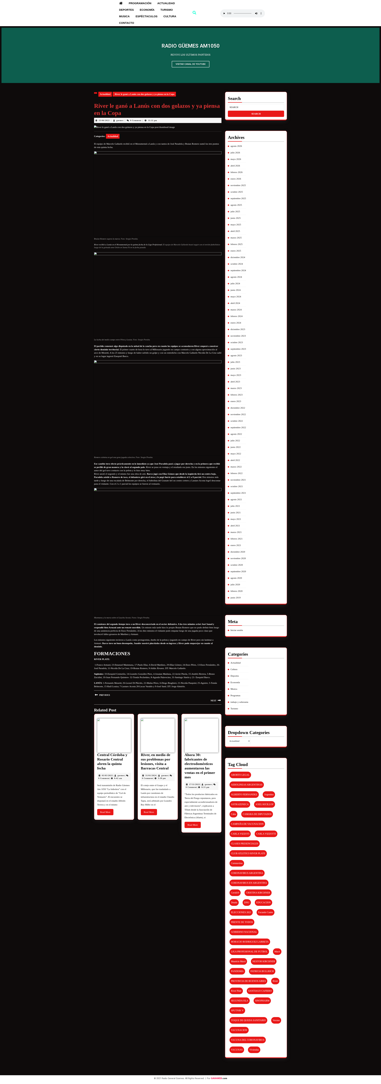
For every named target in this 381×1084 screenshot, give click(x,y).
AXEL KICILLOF (265, 804)
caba (233, 814)
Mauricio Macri (238, 961)
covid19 (235, 892)
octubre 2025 (237, 192)
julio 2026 (235, 152)
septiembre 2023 (238, 349)
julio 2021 (235, 506)
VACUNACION (239, 1030)
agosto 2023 (236, 355)
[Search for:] (256, 107)
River (275, 981)
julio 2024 (235, 283)
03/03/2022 (107, 775)
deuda (234, 902)
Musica (124, 16)
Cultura (169, 16)
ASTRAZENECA (240, 804)
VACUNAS (237, 1049)
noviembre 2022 (238, 414)
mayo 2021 (236, 519)
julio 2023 (235, 362)
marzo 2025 (236, 237)
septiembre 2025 (238, 198)
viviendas (254, 1049)
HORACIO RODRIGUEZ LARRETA (250, 941)
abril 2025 (235, 231)
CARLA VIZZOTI (240, 833)
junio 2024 (236, 290)
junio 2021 (236, 512)
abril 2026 (235, 166)
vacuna (276, 1020)
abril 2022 (235, 460)
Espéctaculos (146, 16)
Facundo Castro (265, 912)
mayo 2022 (236, 453)
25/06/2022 (104, 120)
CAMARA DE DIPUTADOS (257, 814)
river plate (236, 991)
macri (277, 951)
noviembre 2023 (238, 336)
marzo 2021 (236, 532)
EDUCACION (263, 902)
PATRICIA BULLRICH (262, 971)
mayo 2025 (236, 224)
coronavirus (237, 863)
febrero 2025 (237, 244)
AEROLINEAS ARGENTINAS (246, 784)
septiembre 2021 (238, 493)
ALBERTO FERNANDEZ (244, 794)
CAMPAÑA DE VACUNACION (247, 824)
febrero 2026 (237, 172)
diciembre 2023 (238, 329)
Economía (147, 9)
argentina (269, 794)
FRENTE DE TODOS (242, 922)
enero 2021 (236, 545)
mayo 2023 (236, 375)
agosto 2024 (236, 277)
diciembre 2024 (238, 257)
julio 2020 (235, 584)
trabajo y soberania (239, 702)
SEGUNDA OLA (239, 1000)
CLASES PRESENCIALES (244, 843)
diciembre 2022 (238, 408)
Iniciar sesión (237, 630)
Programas (235, 695)
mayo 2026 (236, 159)
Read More (106, 811)
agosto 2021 (236, 499)
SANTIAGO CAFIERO (260, 991)
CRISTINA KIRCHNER (258, 892)
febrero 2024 (237, 316)
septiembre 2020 (238, 571)
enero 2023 (236, 401)
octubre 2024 (237, 264)
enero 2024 (236, 323)
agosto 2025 (236, 205)
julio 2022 (235, 440)
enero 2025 (236, 251)
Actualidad (166, 3)
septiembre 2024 (238, 270)
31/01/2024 (150, 775)
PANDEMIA (237, 971)
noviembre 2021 (238, 480)
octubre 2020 (237, 565)
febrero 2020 (237, 591)
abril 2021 (235, 525)
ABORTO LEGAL (240, 775)
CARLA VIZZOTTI (266, 833)
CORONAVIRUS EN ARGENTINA (249, 883)
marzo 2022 (236, 467)
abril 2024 (235, 303)
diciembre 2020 (238, 552)
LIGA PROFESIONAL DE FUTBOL (249, 951)
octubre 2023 (237, 342)
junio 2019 (236, 597)
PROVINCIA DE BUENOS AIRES (248, 981)
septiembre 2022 (238, 427)
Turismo (166, 9)
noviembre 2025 (238, 185)
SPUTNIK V (237, 1010)
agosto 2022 (236, 434)
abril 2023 (235, 381)
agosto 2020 (236, 578)
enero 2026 (236, 179)
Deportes (126, 9)
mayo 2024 (236, 296)
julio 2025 (235, 211)
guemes (120, 120)
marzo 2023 (236, 388)
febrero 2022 (237, 473)
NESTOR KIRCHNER (263, 961)
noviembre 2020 (238, 558)
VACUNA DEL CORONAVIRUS (247, 1040)
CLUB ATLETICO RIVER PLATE (248, 853)
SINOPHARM (262, 1000)
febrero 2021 (237, 539)
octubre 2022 (237, 421)
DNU (246, 902)
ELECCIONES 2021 (241, 912)
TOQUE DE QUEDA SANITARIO (248, 1020)
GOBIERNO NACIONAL (244, 932)
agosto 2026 (236, 146)
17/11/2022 (194, 784)
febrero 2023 (237, 395)
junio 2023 (236, 368)
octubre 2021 (237, 486)
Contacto (126, 22)
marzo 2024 (236, 309)
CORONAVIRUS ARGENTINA (247, 873)
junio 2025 (236, 218)
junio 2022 (236, 447)
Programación (140, 3)
